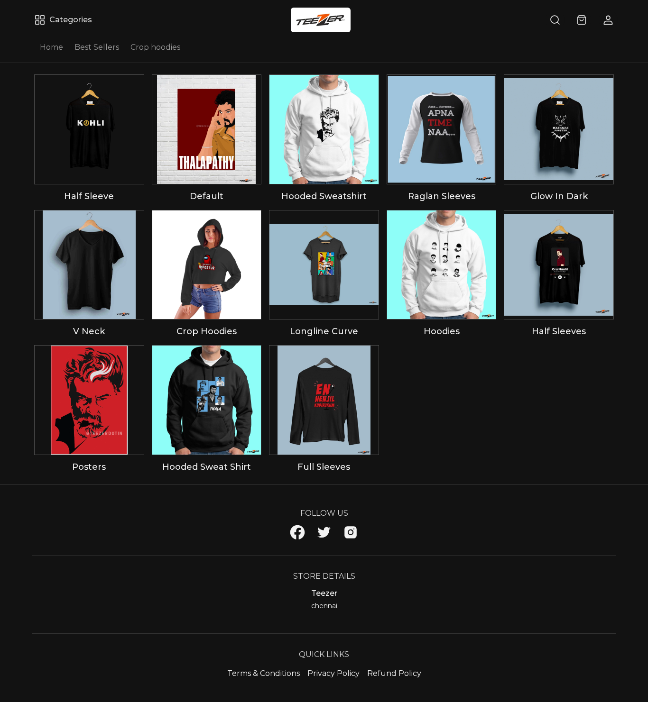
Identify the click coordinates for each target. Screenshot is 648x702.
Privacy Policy (333, 673)
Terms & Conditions (263, 673)
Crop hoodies (155, 47)
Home (51, 47)
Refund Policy (394, 673)
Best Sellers (96, 47)
